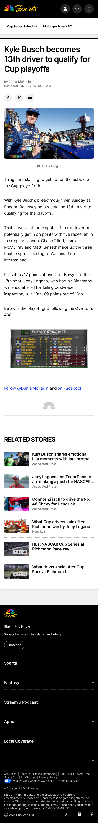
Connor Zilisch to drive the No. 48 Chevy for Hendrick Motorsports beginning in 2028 (62, 501)
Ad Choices (28, 777)
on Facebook (70, 388)
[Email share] (30, 98)
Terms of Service (68, 781)
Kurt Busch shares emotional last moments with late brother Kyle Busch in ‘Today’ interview (61, 456)
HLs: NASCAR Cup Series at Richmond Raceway (58, 546)
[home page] (21, 9)
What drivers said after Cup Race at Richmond (58, 569)
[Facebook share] (8, 98)
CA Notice (47, 781)
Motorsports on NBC (57, 26)
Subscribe (14, 645)
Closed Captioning (45, 774)
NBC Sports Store (79, 774)
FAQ (62, 774)
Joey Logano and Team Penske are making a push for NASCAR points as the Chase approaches (62, 479)
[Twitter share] (19, 98)
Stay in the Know (17, 626)
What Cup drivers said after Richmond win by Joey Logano (61, 524)
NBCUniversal (30, 788)
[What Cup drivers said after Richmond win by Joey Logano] (16, 526)
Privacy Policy (48, 777)
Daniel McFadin (19, 81)
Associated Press (44, 464)
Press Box (11, 777)
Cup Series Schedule (22, 26)
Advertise (10, 774)
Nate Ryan (39, 531)
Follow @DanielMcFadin (27, 388)
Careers (25, 774)
